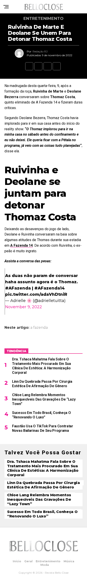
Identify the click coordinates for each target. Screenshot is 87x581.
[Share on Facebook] (29, 66)
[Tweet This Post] (38, 66)
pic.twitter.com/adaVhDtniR (36, 294)
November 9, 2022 (23, 306)
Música (69, 561)
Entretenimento (48, 561)
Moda (44, 565)
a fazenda (39, 327)
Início (17, 561)
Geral (28, 561)
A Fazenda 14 (21, 245)
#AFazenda (18, 288)
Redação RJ (40, 51)
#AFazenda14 (49, 288)
